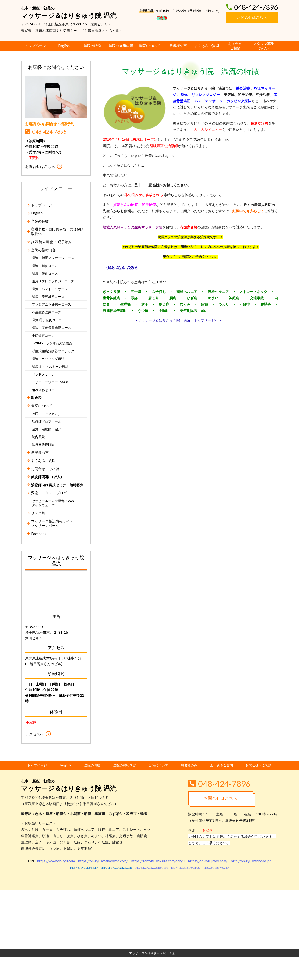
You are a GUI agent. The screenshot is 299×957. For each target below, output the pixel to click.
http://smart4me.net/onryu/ (185, 867)
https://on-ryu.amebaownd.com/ (103, 861)
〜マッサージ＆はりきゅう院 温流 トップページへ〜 (178, 320)
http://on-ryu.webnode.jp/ (251, 861)
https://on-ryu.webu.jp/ (216, 867)
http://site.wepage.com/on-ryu (151, 867)
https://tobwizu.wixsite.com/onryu (158, 861)
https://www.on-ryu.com (56, 861)
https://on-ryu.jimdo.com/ (208, 861)
